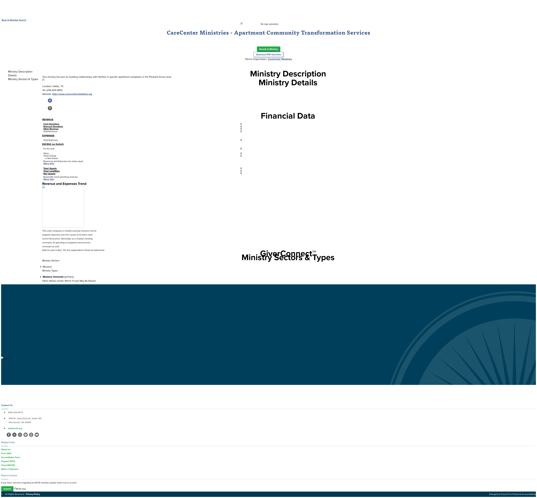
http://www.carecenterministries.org (72, 94)
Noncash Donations (53, 126)
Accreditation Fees (10, 457)
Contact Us (7, 405)
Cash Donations (51, 124)
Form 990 (6, 453)
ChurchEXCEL (8, 465)
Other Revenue (50, 128)
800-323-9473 (15, 412)
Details (12, 75)
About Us (5, 449)
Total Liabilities (51, 171)
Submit (7, 488)
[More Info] (48, 163)
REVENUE (47, 119)
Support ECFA (8, 461)
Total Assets (50, 168)
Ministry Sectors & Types (23, 79)
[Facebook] (50, 101)
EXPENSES (48, 135)
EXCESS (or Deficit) (53, 144)
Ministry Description (20, 71)
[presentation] (22, 72)
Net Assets (49, 174)
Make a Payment (9, 469)
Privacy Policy (33, 494)
